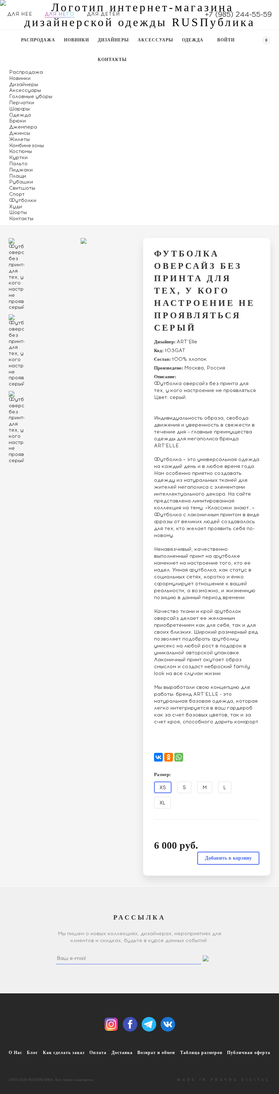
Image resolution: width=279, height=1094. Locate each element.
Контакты (112, 59)
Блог (32, 1052)
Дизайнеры (113, 40)
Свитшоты (22, 188)
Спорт (17, 194)
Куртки (18, 157)
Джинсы (19, 133)
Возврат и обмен (156, 1052)
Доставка (122, 1052)
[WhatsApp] (178, 757)
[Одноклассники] (168, 757)
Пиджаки (21, 170)
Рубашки (21, 182)
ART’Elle (187, 342)
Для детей (103, 14)
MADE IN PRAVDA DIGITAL (223, 1080)
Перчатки (21, 103)
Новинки (76, 40)
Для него (59, 14)
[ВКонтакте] (158, 757)
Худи (15, 206)
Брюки (17, 121)
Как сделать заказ (64, 1052)
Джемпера (23, 127)
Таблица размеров (201, 1052)
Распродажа (38, 40)
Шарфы (19, 109)
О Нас (15, 1052)
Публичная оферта (248, 1052)
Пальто (18, 164)
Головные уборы (30, 96)
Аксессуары (155, 40)
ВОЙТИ (226, 40)
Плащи (17, 176)
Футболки (22, 200)
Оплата (97, 1052)
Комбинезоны (26, 145)
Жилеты (19, 139)
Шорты (18, 212)
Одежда (192, 40)
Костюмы (20, 151)
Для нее (19, 14)
